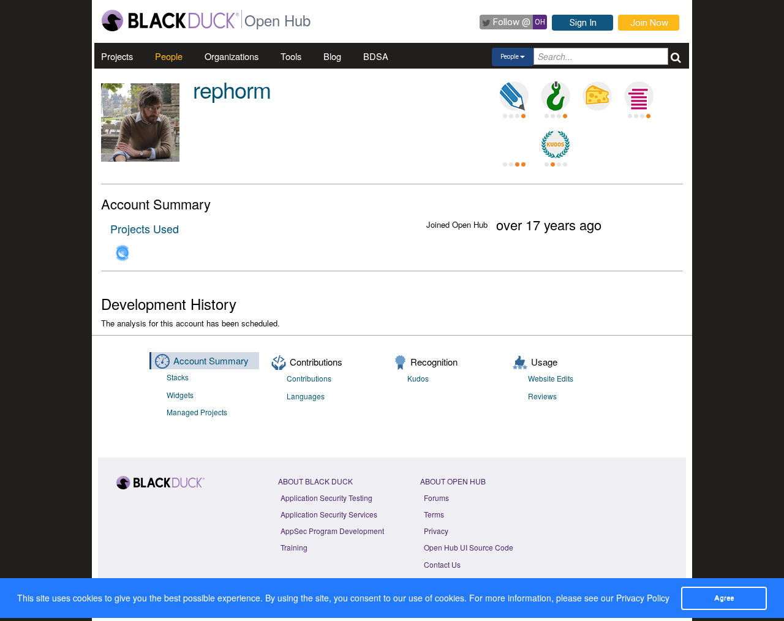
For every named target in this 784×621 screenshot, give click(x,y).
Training (294, 547)
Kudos (418, 378)
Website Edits (550, 378)
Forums (436, 497)
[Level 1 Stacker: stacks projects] (639, 96)
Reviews (542, 396)
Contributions (309, 378)
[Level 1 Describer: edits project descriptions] (514, 96)
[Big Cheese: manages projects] (597, 96)
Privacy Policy (642, 598)
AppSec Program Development (332, 530)
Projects (117, 56)
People (169, 56)
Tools (291, 56)
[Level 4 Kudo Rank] (555, 144)
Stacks (178, 377)
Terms (434, 514)
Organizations (231, 56)
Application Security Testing (326, 497)
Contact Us (442, 564)
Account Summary (211, 360)
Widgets (180, 395)
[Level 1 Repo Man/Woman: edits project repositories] (555, 96)
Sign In (583, 22)
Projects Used (144, 228)
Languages (306, 396)
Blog (332, 56)
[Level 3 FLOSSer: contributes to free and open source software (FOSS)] (514, 144)
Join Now (649, 22)
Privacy (436, 530)
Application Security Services (329, 514)
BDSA (375, 56)
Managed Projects (197, 412)
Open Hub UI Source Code (468, 547)
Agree (724, 597)
